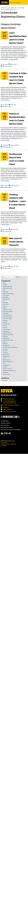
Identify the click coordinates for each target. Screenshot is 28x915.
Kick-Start (5, 327)
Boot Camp (5, 291)
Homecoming (6, 324)
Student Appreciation (8, 361)
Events (4, 306)
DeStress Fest (6, 299)
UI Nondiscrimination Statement (8, 444)
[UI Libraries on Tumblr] (11, 417)
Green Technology (7, 318)
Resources (5, 349)
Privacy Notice (4, 442)
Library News (6, 331)
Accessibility (4, 445)
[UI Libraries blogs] (19, 417)
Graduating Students (8, 316)
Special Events (6, 356)
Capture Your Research (8, 293)
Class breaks (6, 295)
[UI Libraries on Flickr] (16, 417)
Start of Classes (7, 359)
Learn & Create (6, 329)
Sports (4, 358)
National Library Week (8, 334)
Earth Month (6, 304)
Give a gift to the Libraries (9, 411)
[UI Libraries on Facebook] (4, 417)
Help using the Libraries (7, 427)
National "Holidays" (7, 333)
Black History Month (7, 288)
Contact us (5, 407)
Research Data (6, 345)
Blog (3, 66)
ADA (4, 282)
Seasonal (5, 352)
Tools (4, 363)
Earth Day (5, 302)
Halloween (5, 320)
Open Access (6, 338)
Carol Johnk (5, 64)
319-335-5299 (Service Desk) (11, 405)
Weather (5, 367)
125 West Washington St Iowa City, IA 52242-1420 (9, 402)
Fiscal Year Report (7, 315)
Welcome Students (7, 368)
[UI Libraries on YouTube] (14, 417)
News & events (5, 425)
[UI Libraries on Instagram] (2, 417)
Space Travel (6, 354)
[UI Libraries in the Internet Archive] (2, 434)
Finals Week (6, 313)
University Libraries (15, 2)
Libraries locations (5, 423)
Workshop (5, 372)
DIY (4, 300)
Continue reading (13, 59)
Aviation (5, 284)
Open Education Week (8, 340)
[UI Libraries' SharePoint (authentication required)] (10, 434)
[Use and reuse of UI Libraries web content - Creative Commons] (6, 434)
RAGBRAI (5, 343)
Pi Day (4, 342)
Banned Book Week (7, 286)
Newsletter (5, 336)
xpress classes (8, 66)
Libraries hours (5, 421)
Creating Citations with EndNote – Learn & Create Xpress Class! (17, 201)
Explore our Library (7, 309)
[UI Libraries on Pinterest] (9, 417)
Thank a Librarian (7, 409)
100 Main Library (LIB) (8, 399)
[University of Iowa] (4, 2)
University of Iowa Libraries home (8, 7)
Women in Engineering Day (9, 370)
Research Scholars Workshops (10, 347)
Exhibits (5, 308)
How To (4, 325)
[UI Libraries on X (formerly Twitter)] (7, 417)
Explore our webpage (8, 311)
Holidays (5, 322)
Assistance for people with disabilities (11, 429)
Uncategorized (6, 365)
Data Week (5, 297)
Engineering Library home (11, 9)
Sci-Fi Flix (5, 350)
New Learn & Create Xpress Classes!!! (16, 241)
